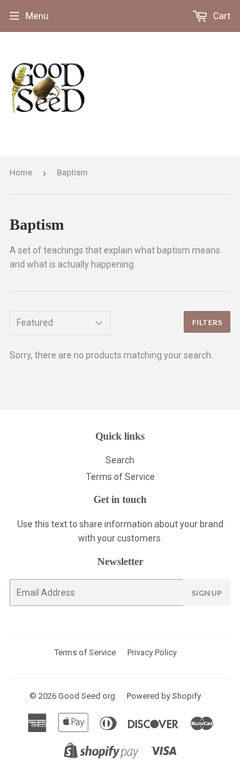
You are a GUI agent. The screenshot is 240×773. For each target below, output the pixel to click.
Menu (37, 16)
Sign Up (206, 593)
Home (21, 172)
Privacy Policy (152, 652)
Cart (220, 16)
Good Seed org (86, 696)
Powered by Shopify (164, 696)
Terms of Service (120, 477)
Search (120, 460)
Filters (207, 322)
